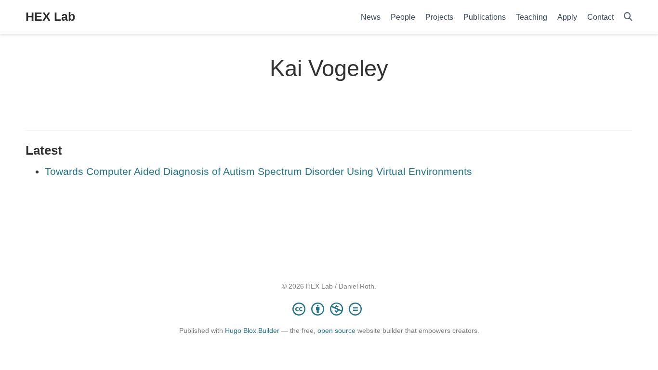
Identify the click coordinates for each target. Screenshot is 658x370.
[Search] (628, 17)
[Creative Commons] (329, 309)
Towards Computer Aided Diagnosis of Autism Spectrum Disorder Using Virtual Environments (258, 171)
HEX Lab (50, 16)
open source (336, 330)
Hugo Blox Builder (252, 330)
